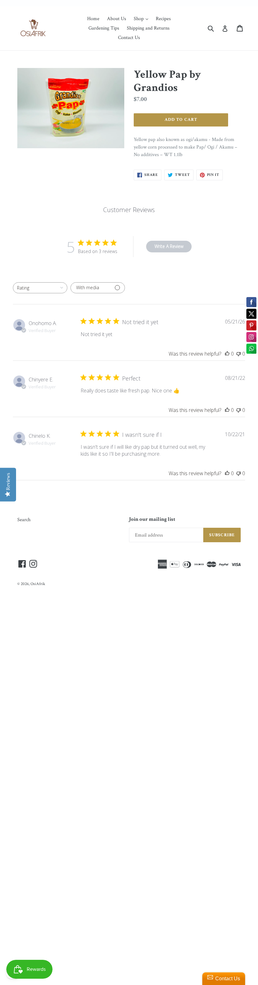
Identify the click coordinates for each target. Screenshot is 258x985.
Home (93, 18)
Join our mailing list (152, 519)
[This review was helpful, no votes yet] (227, 353)
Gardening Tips (103, 28)
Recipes (163, 18)
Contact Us (129, 37)
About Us (116, 18)
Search (24, 519)
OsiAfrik (38, 584)
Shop (142, 18)
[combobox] (40, 287)
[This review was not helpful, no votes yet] (238, 353)
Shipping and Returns (148, 28)
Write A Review (168, 246)
